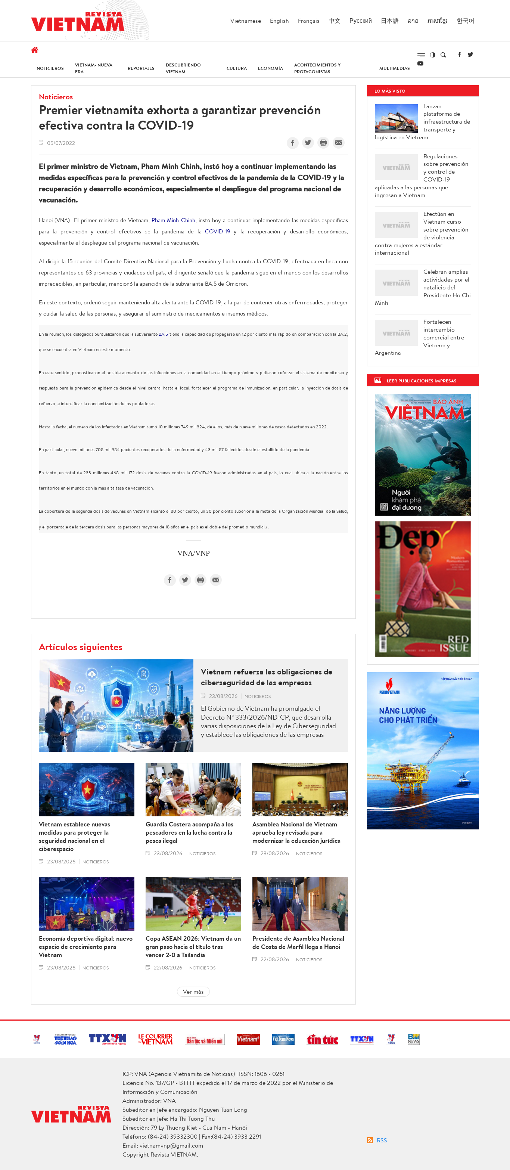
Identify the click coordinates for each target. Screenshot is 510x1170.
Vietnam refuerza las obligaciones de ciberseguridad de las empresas (266, 677)
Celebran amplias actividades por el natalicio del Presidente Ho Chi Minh (423, 287)
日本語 (390, 20)
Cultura (237, 68)
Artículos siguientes (80, 646)
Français (309, 20)
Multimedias (394, 68)
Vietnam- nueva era (93, 68)
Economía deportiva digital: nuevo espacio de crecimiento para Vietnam (86, 946)
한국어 (466, 20)
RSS (382, 1140)
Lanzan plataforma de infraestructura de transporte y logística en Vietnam (422, 121)
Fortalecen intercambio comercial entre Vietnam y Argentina (419, 337)
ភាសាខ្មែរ (437, 20)
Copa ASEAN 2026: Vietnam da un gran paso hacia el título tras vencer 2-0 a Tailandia (193, 946)
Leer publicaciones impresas (422, 381)
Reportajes (141, 68)
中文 (334, 20)
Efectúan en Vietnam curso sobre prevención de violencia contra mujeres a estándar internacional (422, 233)
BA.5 (163, 334)
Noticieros (50, 68)
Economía (270, 68)
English (279, 20)
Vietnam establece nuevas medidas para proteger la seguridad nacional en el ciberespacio (74, 836)
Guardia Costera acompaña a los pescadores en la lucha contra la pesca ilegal (189, 832)
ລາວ (413, 20)
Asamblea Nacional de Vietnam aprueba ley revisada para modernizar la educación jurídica (296, 832)
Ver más (193, 991)
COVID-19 (217, 231)
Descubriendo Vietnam (183, 68)
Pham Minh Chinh (173, 220)
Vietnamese (245, 20)
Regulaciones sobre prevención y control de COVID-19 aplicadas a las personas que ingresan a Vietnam (422, 175)
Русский (360, 20)
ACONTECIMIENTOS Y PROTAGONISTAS (317, 68)
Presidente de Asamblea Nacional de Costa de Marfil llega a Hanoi (298, 942)
